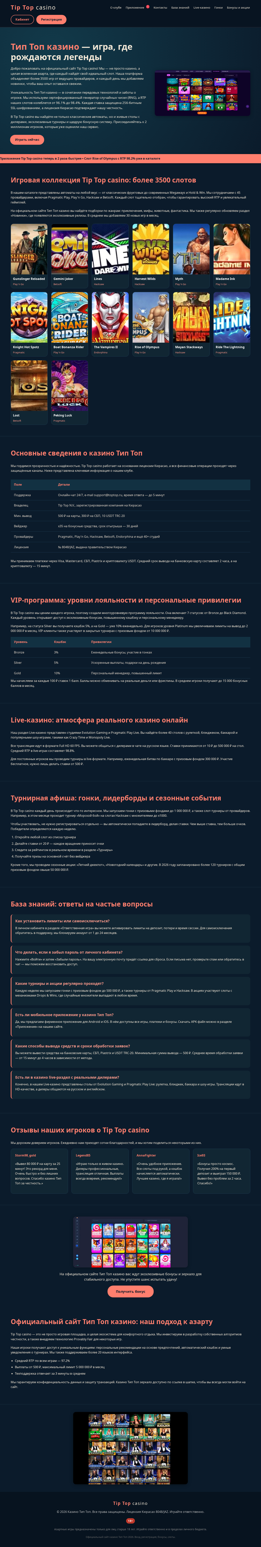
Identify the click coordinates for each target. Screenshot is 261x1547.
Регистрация (51, 19)
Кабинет (22, 19)
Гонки (218, 7)
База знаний (180, 7)
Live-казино (202, 7)
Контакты (160, 7)
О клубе (116, 7)
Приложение (137, 7)
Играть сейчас (27, 139)
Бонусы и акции (238, 7)
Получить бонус (130, 1291)
